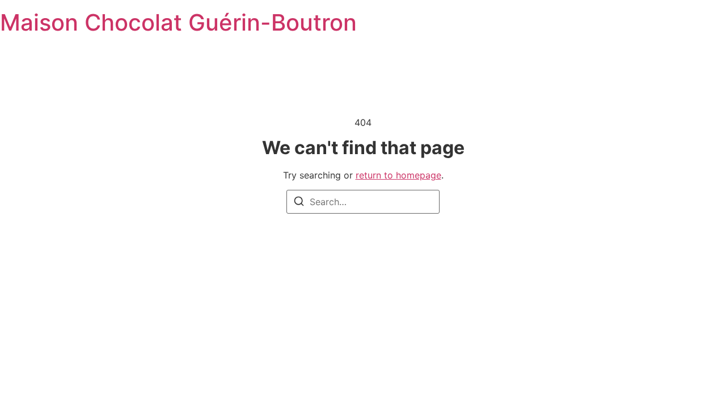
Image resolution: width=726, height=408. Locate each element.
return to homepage (398, 175)
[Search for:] (363, 202)
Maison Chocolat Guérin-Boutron (178, 22)
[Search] (299, 203)
